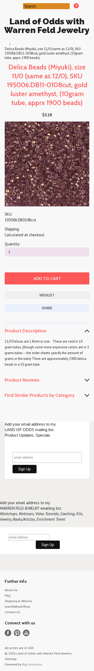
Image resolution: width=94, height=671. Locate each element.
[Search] (19, 6)
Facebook (8, 633)
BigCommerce (32, 664)
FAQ (7, 595)
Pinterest (17, 633)
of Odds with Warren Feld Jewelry (47, 25)
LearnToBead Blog (17, 606)
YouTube (26, 633)
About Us (11, 590)
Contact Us (12, 612)
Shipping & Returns (18, 601)
